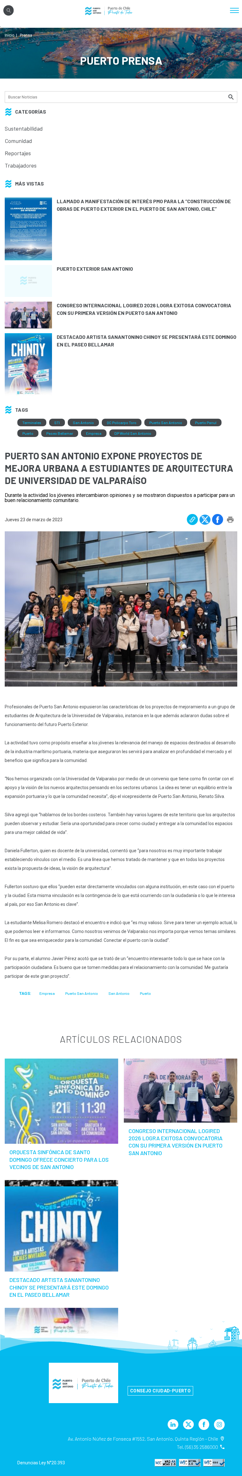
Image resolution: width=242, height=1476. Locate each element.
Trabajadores (21, 165)
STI (57, 422)
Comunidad (18, 140)
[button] (192, 519)
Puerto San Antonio (165, 422)
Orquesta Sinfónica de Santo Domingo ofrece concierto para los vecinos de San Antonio (59, 1159)
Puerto (27, 433)
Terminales (31, 422)
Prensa (26, 35)
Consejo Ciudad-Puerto (160, 1390)
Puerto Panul (205, 422)
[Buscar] (231, 96)
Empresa (93, 433)
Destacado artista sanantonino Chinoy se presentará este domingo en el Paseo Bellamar (59, 1287)
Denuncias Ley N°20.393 (41, 1462)
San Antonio (83, 422)
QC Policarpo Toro (121, 422)
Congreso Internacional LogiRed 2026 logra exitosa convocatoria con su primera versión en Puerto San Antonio (175, 1141)
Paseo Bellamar (59, 433)
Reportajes (18, 153)
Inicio (9, 35)
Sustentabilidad (24, 128)
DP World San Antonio (132, 433)
